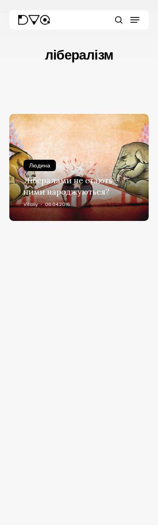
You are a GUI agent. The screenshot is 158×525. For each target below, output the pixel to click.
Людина (39, 165)
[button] (134, 20)
